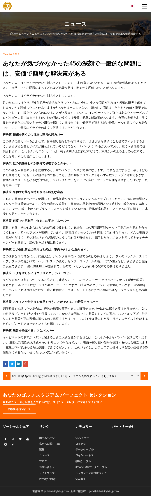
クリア (135, 376)
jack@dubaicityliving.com (104, 491)
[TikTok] (13, 444)
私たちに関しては (49, 443)
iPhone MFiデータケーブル (91, 467)
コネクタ (81, 443)
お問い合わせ (17, 409)
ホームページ (21, 33)
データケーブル (85, 449)
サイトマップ (47, 473)
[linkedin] (13, 439)
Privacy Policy (47, 478)
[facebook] (5, 439)
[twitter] (20, 439)
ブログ (43, 461)
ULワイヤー (82, 437)
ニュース (37, 33)
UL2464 (80, 478)
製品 (41, 449)
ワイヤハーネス (85, 455)
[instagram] (5, 444)
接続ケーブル (83, 461)
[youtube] (27, 439)
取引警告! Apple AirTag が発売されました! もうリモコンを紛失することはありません (64, 376)
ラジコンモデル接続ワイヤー (92, 473)
